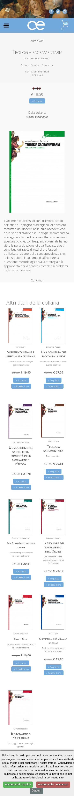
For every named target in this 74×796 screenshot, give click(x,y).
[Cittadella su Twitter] (58, 11)
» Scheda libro (21, 386)
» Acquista (37, 100)
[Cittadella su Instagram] (65, 11)
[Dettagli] (26, 337)
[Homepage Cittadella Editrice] (36, 25)
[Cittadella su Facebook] (51, 11)
